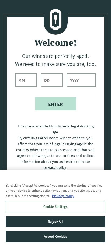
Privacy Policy (63, 196)
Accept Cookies (55, 236)
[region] (55, 208)
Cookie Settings (55, 206)
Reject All (55, 221)
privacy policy (55, 167)
